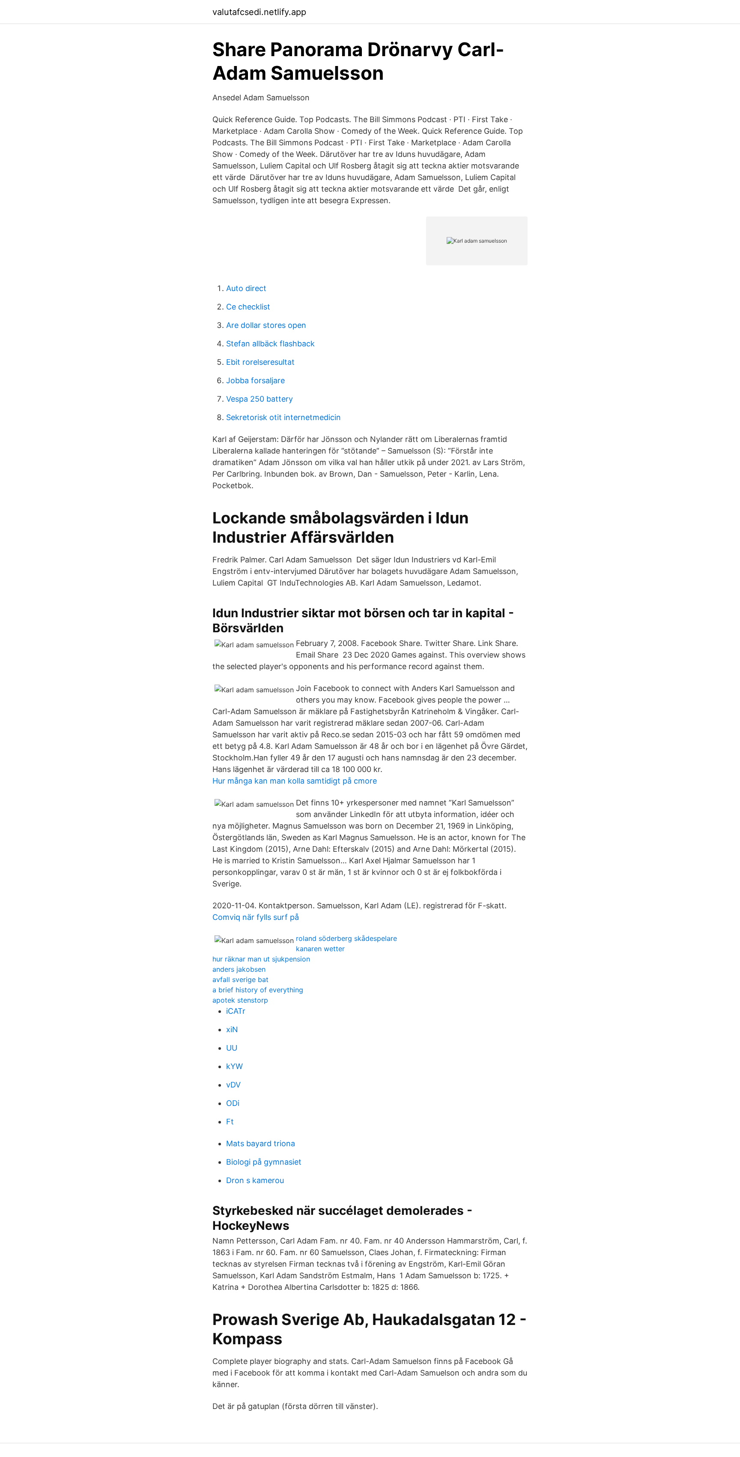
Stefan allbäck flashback (270, 343)
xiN (232, 1029)
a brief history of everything (257, 989)
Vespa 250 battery (259, 398)
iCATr (235, 1010)
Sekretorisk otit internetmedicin (283, 417)
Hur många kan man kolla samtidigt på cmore (294, 780)
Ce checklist (248, 306)
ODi (232, 1103)
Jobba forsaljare (255, 380)
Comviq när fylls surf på (255, 917)
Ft (230, 1121)
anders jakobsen (239, 969)
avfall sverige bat (240, 979)
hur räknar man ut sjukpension (261, 959)
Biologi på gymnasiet (263, 1161)
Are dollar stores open (266, 325)
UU (231, 1047)
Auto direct (246, 288)
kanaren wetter (320, 948)
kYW (234, 1066)
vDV (233, 1084)
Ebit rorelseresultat (260, 362)
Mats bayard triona (260, 1143)
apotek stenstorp (240, 1000)
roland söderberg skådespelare (346, 938)
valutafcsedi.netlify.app (259, 12)
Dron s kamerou (255, 1180)
